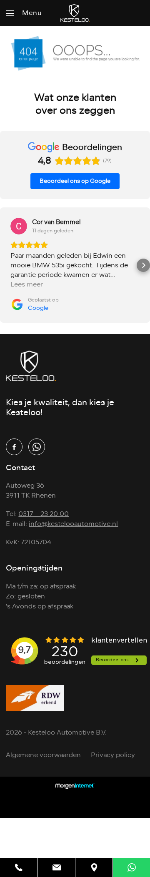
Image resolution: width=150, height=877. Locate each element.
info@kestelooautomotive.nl (73, 524)
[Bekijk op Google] (18, 226)
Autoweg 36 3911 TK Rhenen (31, 491)
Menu (32, 13)
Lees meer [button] (26, 284)
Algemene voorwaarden (43, 755)
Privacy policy (113, 755)
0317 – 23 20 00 (43, 514)
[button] (6, 265)
